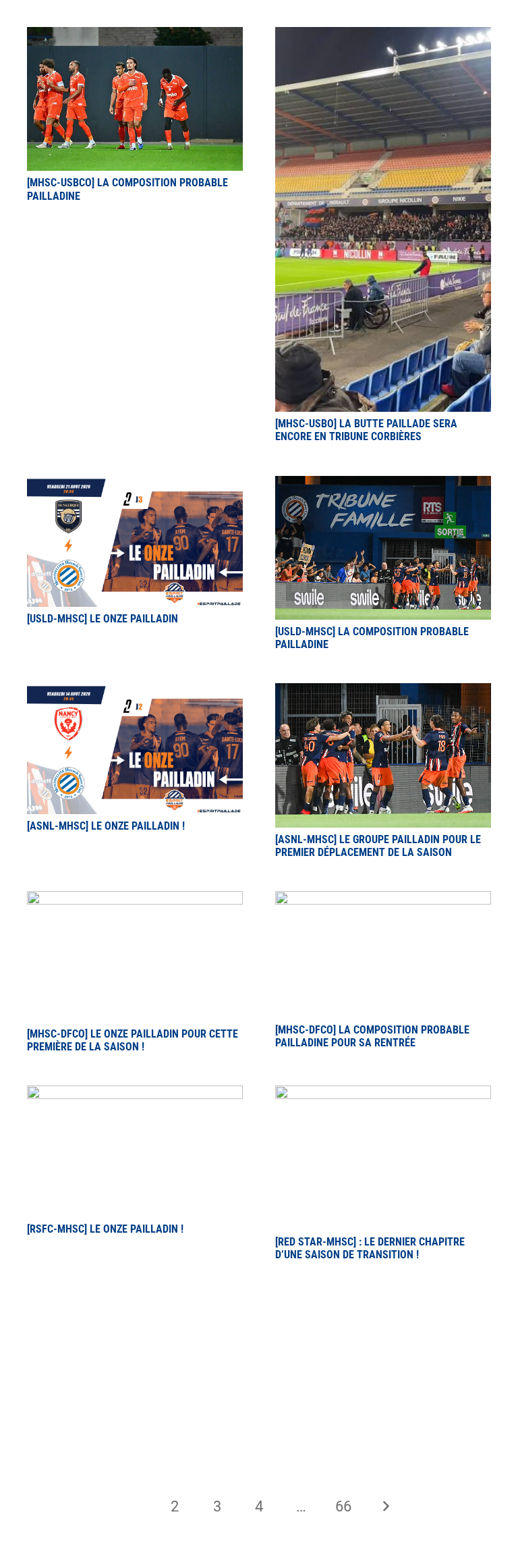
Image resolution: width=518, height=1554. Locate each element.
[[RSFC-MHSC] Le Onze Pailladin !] (135, 1093)
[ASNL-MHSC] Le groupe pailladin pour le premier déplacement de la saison (378, 846)
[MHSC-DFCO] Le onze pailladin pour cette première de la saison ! (132, 1040)
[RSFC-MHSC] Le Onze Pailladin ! (105, 1229)
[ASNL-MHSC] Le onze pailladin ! (106, 826)
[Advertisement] (259, 1362)
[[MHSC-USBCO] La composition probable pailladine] (135, 34)
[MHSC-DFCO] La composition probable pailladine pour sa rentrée (372, 1036)
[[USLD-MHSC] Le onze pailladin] (135, 483)
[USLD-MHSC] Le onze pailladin (102, 618)
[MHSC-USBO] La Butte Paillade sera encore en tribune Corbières (366, 430)
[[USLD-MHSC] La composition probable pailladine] (383, 483)
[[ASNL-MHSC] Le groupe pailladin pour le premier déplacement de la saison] (383, 691)
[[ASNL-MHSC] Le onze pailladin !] (135, 691)
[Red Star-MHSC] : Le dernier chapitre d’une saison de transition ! (370, 1248)
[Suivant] (385, 1506)
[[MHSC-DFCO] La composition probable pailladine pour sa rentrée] (383, 898)
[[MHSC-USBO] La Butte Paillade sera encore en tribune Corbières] (383, 34)
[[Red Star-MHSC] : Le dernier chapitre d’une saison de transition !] (383, 1093)
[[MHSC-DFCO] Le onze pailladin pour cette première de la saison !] (135, 898)
